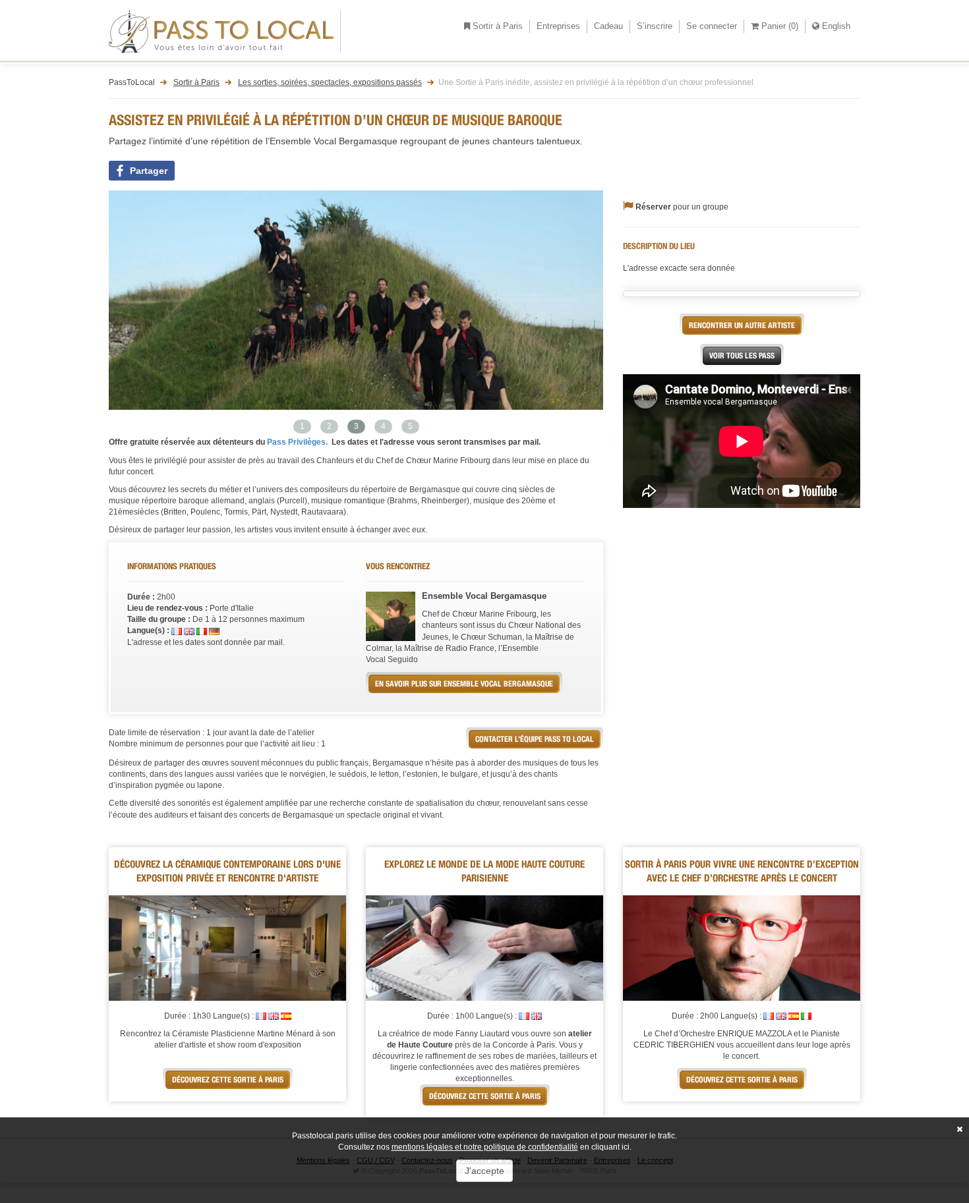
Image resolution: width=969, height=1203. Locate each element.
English (834, 26)
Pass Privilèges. (296, 442)
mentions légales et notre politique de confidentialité (485, 1147)
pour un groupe (681, 206)
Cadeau (608, 26)
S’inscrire (654, 26)
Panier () (778, 26)
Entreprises (558, 26)
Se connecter (711, 26)
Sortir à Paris (496, 26)
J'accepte (484, 1170)
